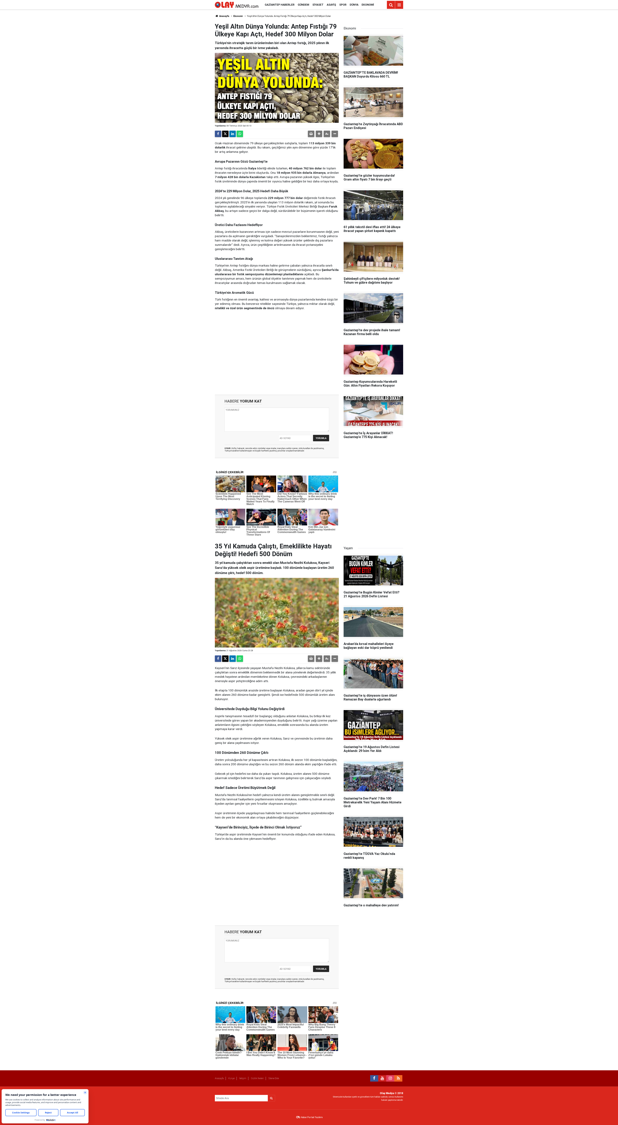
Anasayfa (224, 16)
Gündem (303, 4)
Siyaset (317, 4)
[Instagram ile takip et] (390, 1078)
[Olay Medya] (236, 4)
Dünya (354, 4)
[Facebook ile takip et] (374, 1078)
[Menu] (399, 5)
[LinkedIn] (232, 134)
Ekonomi (368, 4)
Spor (342, 4)
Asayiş (331, 4)
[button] (319, 134)
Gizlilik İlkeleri (257, 1078)
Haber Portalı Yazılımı (312, 1117)
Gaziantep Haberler (280, 4)
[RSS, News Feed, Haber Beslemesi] (398, 1078)
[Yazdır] (311, 134)
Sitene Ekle (273, 1078)
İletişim (242, 1078)
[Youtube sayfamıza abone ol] (382, 1078)
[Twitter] (225, 134)
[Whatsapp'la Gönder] (240, 134)
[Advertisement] (277, 352)
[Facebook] (218, 134)
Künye (231, 1078)
